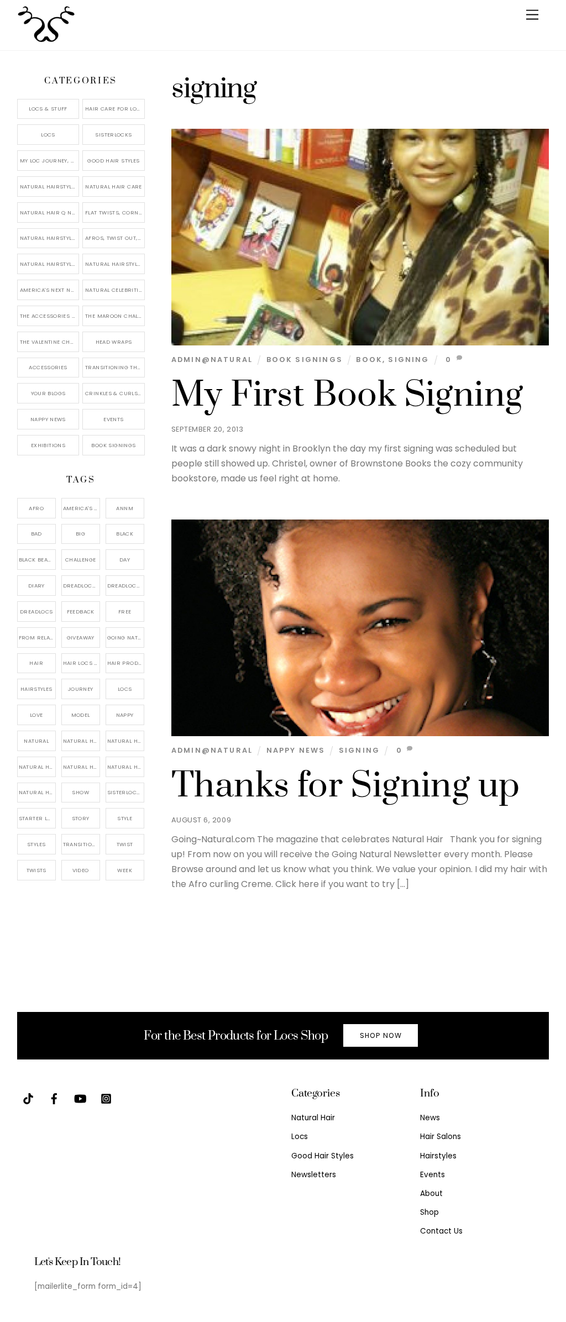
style (124, 818)
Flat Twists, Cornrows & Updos (115, 212)
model (80, 714)
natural (36, 740)
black (124, 533)
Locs (48, 134)
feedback (81, 611)
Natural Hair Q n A (48, 212)
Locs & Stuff (48, 108)
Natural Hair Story (81, 766)
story (81, 818)
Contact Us (441, 1231)
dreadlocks (81, 585)
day (124, 559)
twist (125, 844)
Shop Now (381, 1035)
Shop (429, 1212)
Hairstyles (438, 1156)
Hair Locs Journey (81, 663)
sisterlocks (125, 792)
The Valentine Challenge (50, 341)
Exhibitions (48, 445)
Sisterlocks (113, 134)
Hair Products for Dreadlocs (125, 663)
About (431, 1193)
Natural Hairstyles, (125, 766)
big (80, 533)
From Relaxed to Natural (37, 637)
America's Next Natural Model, (81, 508)
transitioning (81, 844)
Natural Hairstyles (49, 186)
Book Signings (304, 359)
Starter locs (37, 818)
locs (125, 689)
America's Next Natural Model (50, 289)
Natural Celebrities (115, 289)
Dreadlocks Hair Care (125, 585)
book (369, 359)
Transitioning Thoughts (115, 367)
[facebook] (54, 1098)
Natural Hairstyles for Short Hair (50, 263)
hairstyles (36, 689)
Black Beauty (37, 559)
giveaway (81, 637)
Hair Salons (440, 1136)
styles (36, 844)
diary (36, 585)
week (124, 870)
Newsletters (313, 1174)
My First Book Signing (347, 395)
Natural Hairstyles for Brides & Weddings (115, 263)
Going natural (125, 637)
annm (124, 508)
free (125, 611)
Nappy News (296, 750)
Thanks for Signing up (345, 786)
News (430, 1118)
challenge (80, 559)
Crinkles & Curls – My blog (115, 393)
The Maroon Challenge (115, 315)
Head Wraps (114, 341)
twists (36, 870)
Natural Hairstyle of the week (50, 238)
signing (408, 359)
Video (80, 870)
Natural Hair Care (113, 186)
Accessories (48, 367)
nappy (125, 714)
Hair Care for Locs (114, 108)
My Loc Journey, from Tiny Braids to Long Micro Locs (50, 160)
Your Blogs (48, 393)
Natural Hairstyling (37, 792)
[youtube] (80, 1098)
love (36, 714)
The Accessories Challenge (50, 315)
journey (80, 689)
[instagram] (106, 1098)
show (80, 792)
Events (113, 419)
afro (36, 508)
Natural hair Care (125, 740)
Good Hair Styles (113, 160)
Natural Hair (81, 740)
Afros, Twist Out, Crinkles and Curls (115, 238)
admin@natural (212, 359)
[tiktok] (28, 1098)
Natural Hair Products (37, 766)
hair (36, 663)
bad (36, 533)
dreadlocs (36, 611)
